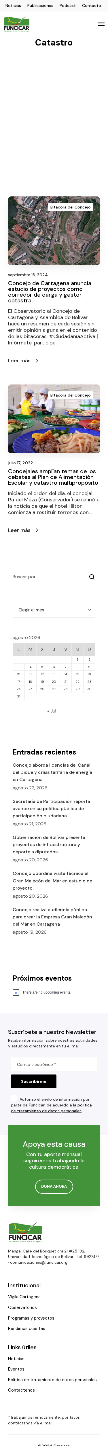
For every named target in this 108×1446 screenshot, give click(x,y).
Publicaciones (40, 5)
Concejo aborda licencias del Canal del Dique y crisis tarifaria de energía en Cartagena (52, 772)
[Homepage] (25, 1232)
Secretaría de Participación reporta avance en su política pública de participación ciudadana (51, 808)
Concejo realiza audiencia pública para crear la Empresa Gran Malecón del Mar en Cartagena (52, 917)
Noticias (13, 5)
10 (18, 674)
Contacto (91, 5)
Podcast (68, 5)
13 (54, 674)
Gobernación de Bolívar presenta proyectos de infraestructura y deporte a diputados (49, 844)
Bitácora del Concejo (70, 207)
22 (77, 682)
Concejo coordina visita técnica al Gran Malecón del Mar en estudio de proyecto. (52, 880)
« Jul (51, 711)
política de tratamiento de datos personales (51, 1107)
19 (42, 682)
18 (30, 682)
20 (54, 682)
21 (65, 682)
